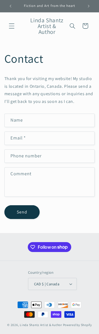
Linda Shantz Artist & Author (41, 325)
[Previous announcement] (10, 6)
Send (22, 212)
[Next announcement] (88, 6)
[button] (11, 26)
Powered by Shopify (77, 325)
